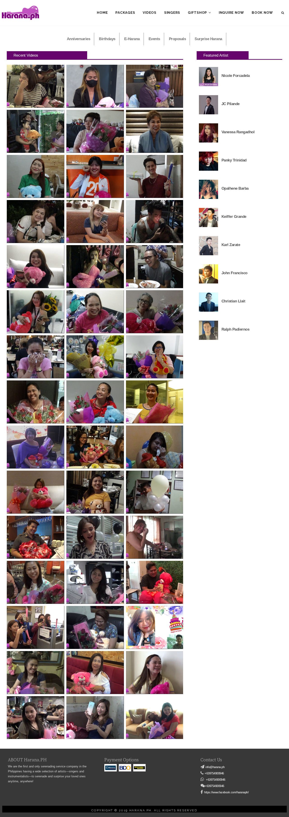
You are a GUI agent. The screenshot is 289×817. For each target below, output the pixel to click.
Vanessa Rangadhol (238, 132)
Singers (172, 13)
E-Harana (132, 39)
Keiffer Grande (233, 216)
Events (154, 39)
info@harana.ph (214, 767)
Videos (149, 13)
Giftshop (197, 13)
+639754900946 (214, 773)
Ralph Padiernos (235, 329)
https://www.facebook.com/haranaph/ (226, 792)
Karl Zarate (230, 245)
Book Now (262, 13)
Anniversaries (78, 39)
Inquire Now (231, 13)
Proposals (177, 39)
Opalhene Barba (235, 188)
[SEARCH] (283, 13)
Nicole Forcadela (235, 76)
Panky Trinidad (234, 160)
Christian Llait (233, 301)
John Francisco (234, 273)
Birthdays (107, 39)
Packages (125, 13)
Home (102, 13)
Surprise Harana (208, 39)
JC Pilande (230, 104)
